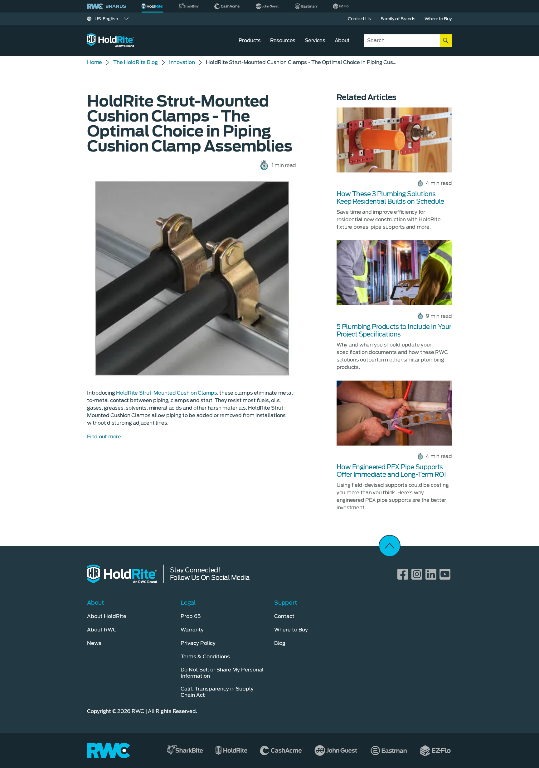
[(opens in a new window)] (189, 6)
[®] (152, 6)
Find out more (104, 437)
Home (94, 62)
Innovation (182, 62)
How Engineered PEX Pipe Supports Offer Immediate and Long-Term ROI (391, 470)
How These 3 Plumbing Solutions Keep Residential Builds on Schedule (390, 197)
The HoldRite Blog (135, 62)
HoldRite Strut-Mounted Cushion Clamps (166, 393)
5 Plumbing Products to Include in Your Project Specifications (394, 330)
